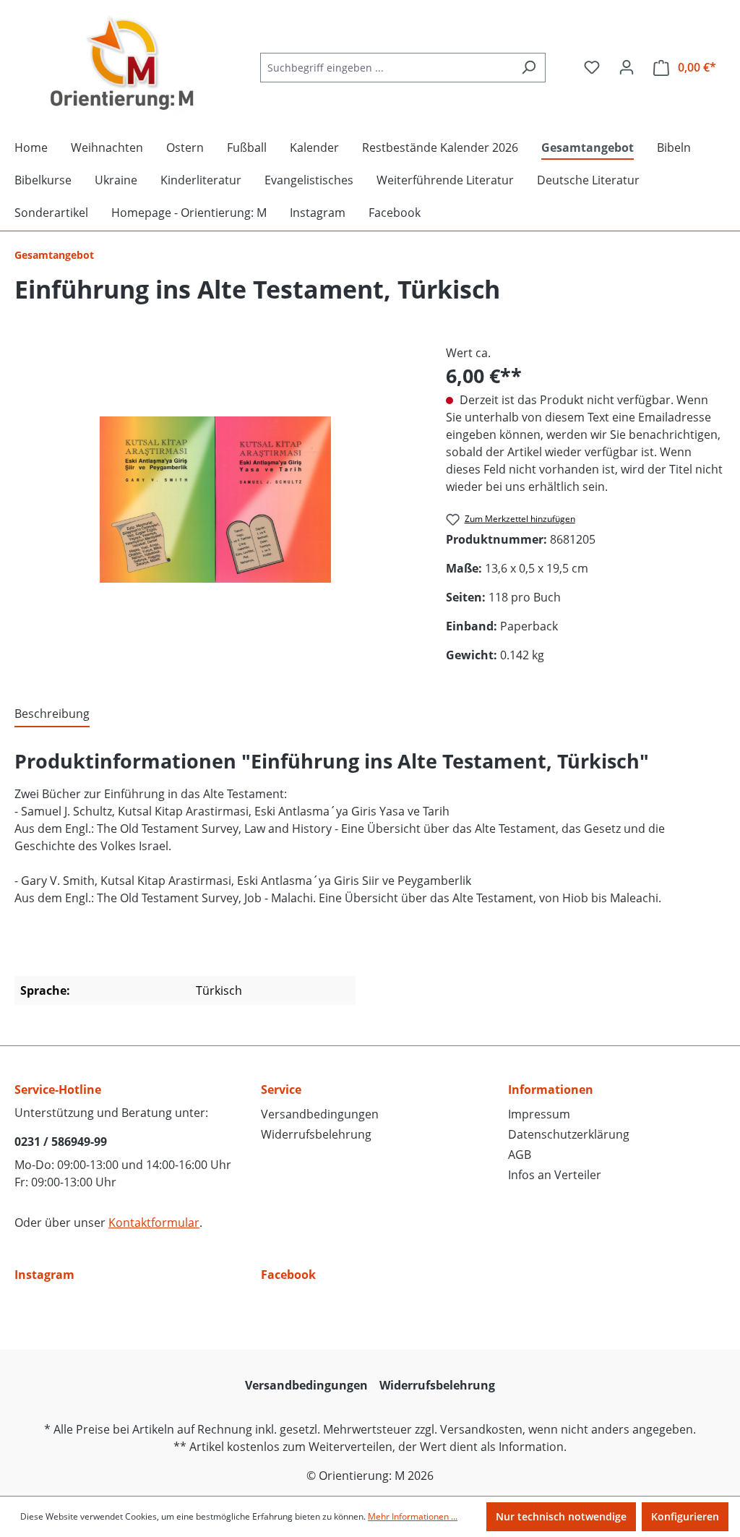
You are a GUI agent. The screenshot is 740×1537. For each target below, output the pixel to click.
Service (281, 1089)
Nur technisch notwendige (561, 1516)
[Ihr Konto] (626, 67)
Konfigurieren (685, 1516)
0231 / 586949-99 (60, 1141)
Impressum (539, 1114)
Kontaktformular (153, 1222)
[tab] (52, 714)
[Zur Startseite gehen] (122, 64)
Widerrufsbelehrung (316, 1134)
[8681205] (215, 499)
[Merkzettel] (592, 67)
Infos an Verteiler (554, 1175)
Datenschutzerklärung (568, 1134)
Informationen (550, 1089)
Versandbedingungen (320, 1114)
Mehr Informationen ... (412, 1516)
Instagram (44, 1275)
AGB (519, 1155)
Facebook (288, 1275)
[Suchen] (529, 67)
